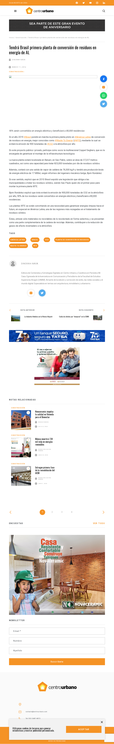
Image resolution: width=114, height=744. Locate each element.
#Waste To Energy (64, 140)
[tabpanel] (57, 449)
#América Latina (83, 137)
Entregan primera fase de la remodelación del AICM (45, 470)
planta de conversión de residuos (72, 240)
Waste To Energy (18, 246)
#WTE (77, 140)
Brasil (35, 240)
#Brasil (27, 137)
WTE (35, 246)
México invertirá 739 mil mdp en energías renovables (44, 441)
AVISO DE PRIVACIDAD (57, 741)
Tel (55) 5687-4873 (33, 718)
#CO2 (50, 144)
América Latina (17, 240)
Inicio (11, 37)
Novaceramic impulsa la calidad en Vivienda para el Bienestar (44, 414)
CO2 (47, 240)
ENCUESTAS (16, 523)
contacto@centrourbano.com (36, 711)
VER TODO (99, 523)
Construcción (21, 37)
